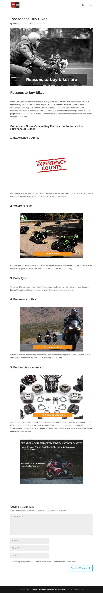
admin (15, 24)
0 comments (40, 24)
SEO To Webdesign (75, 589)
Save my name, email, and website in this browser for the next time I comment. (44, 562)
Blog (32, 24)
